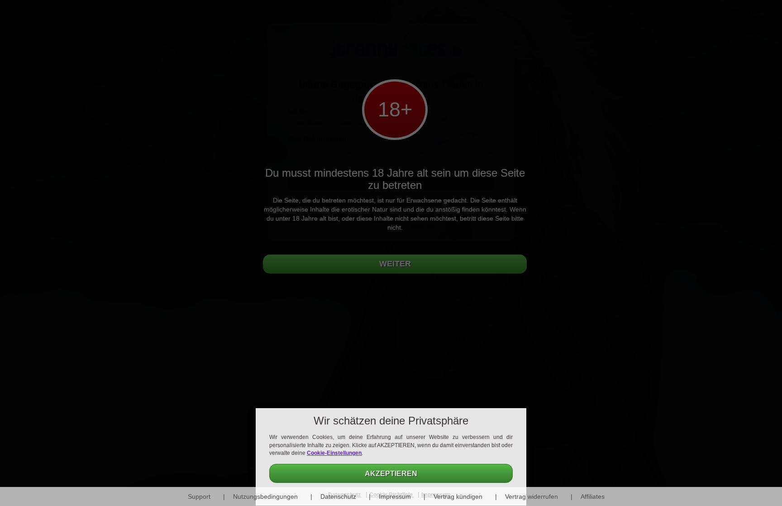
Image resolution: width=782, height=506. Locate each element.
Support (199, 496)
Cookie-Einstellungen (334, 453)
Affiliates (593, 496)
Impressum (395, 496)
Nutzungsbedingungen (265, 496)
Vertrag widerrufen (531, 496)
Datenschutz (338, 496)
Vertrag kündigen (458, 496)
